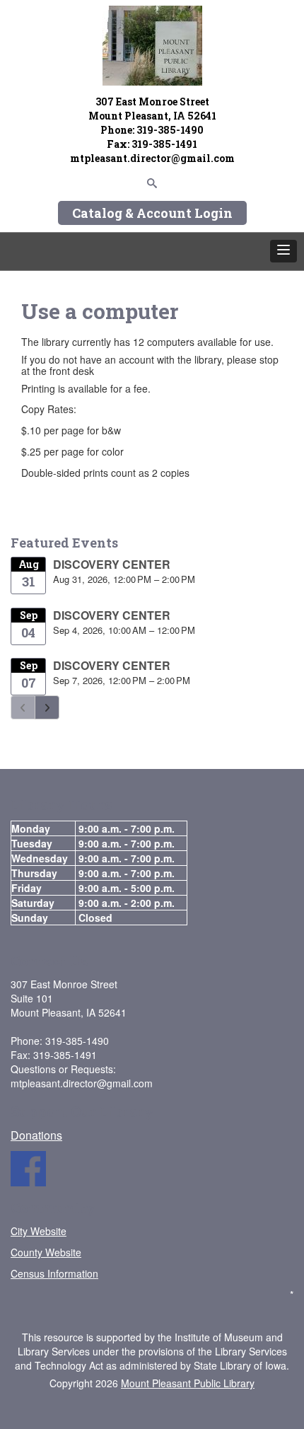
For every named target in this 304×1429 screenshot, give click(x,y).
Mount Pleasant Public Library (188, 1383)
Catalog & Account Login (152, 212)
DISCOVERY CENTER (111, 564)
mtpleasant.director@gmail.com (152, 158)
